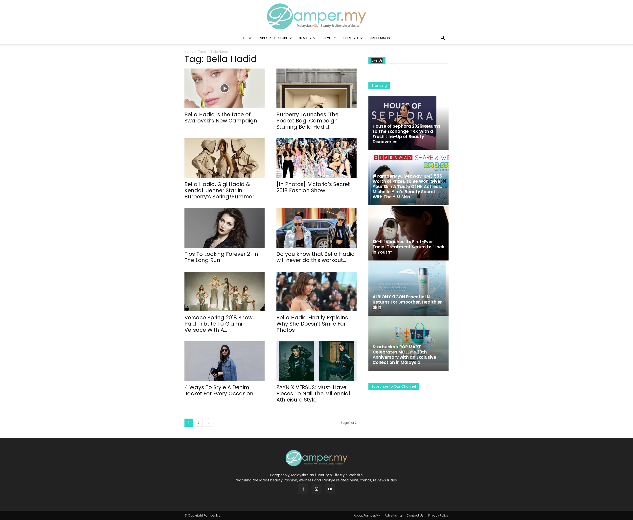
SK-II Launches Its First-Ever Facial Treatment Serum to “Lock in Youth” (408, 247)
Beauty (305, 38)
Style (327, 38)
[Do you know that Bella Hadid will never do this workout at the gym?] (316, 228)
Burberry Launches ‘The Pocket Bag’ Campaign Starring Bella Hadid (307, 120)
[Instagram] (316, 489)
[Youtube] (330, 489)
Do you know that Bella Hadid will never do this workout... (315, 257)
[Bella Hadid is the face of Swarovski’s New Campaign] (224, 88)
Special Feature (274, 38)
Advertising (393, 515)
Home (248, 38)
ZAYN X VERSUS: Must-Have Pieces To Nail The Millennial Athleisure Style (313, 393)
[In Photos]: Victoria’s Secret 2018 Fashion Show (313, 187)
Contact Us (415, 515)
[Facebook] (303, 489)
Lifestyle (351, 38)
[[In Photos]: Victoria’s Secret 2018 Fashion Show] (316, 158)
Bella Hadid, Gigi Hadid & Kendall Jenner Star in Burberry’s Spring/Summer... (220, 190)
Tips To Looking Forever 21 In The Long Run (221, 257)
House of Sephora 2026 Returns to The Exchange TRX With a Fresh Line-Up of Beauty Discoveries (406, 134)
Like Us (377, 60)
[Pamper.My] (316, 16)
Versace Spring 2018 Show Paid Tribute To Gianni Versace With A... (218, 323)
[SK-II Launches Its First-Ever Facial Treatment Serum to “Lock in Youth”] (408, 233)
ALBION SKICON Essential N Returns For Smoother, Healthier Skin (407, 302)
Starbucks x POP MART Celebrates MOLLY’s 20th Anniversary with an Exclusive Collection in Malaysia (404, 354)
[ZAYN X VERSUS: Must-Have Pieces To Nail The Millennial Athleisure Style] (316, 361)
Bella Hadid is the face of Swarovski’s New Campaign (220, 117)
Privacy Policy (438, 515)
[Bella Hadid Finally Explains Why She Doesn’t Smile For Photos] (316, 291)
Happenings (380, 38)
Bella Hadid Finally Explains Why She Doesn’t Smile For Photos (312, 323)
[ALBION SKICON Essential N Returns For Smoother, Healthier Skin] (408, 288)
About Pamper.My (367, 515)
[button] (443, 38)
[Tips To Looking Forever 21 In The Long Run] (224, 228)
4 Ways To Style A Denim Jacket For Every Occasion (218, 390)
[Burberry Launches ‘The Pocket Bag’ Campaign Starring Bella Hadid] (316, 88)
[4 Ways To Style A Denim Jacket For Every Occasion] (224, 361)
